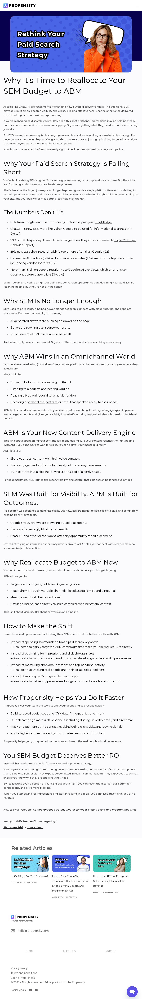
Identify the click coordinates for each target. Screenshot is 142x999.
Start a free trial (13, 827)
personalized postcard (42, 402)
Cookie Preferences (23, 977)
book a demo (35, 827)
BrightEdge (103, 222)
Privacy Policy (19, 968)
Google (58, 274)
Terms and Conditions (24, 973)
